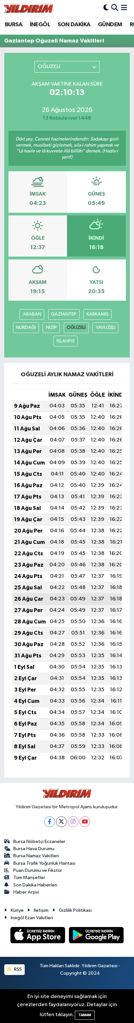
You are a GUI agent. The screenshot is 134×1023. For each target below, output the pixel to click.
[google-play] (96, 936)
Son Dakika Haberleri (35, 885)
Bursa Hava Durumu (33, 848)
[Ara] (114, 8)
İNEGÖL (40, 25)
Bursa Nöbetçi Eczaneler (39, 841)
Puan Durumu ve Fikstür (37, 870)
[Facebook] (49, 821)
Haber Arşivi (26, 892)
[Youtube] (84, 821)
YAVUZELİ (105, 327)
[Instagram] (73, 821)
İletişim (41, 910)
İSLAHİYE (66, 341)
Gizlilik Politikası (75, 910)
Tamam (84, 1015)
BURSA (13, 25)
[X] (61, 821)
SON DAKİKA (74, 25)
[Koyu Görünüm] (106, 8)
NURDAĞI (26, 327)
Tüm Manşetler (29, 877)
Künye (17, 910)
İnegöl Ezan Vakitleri (32, 917)
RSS (17, 969)
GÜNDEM (110, 25)
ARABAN (32, 314)
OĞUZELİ (76, 327)
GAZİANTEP (63, 314)
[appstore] (38, 936)
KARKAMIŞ (98, 314)
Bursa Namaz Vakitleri (36, 855)
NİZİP (51, 327)
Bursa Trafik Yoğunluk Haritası (44, 863)
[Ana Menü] (124, 8)
